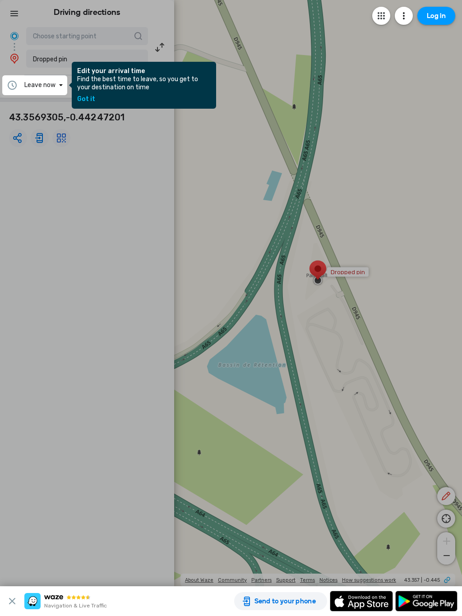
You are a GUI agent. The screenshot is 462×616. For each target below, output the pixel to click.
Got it (86, 99)
